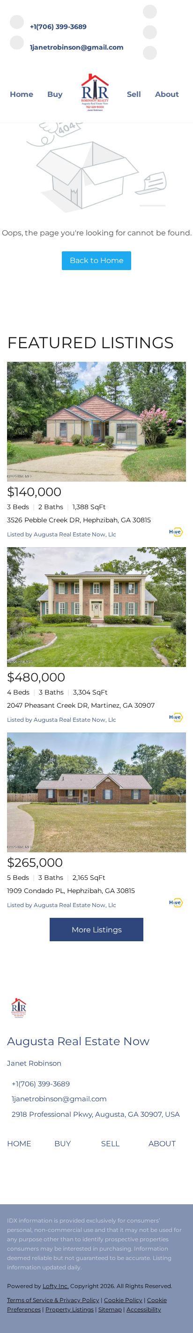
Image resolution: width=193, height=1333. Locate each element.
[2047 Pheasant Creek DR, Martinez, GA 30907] (96, 607)
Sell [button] (134, 94)
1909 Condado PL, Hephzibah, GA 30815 (71, 890)
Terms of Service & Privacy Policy (53, 1300)
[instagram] (150, 33)
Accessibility (143, 1309)
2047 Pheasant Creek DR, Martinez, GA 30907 (81, 705)
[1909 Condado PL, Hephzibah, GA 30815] (96, 792)
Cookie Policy (123, 1300)
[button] (21, 1147)
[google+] (150, 54)
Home (21, 94)
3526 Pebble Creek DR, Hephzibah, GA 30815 (79, 520)
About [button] (167, 94)
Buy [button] (55, 94)
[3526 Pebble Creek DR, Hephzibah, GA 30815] (96, 422)
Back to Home (97, 260)
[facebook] (150, 13)
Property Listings (69, 1309)
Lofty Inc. (56, 1285)
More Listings (97, 929)
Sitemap (110, 1309)
